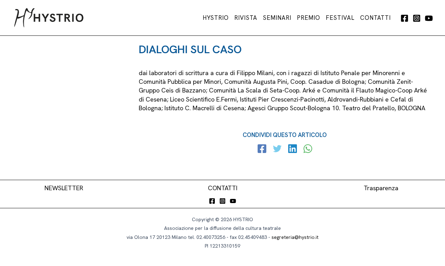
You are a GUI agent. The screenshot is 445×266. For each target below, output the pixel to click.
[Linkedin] (292, 149)
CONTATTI (222, 188)
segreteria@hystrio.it (295, 237)
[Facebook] (404, 18)
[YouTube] (429, 18)
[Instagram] (417, 18)
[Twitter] (277, 149)
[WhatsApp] (308, 149)
